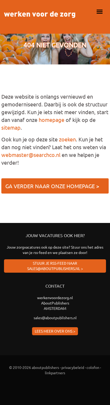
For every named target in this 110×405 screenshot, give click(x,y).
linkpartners (55, 372)
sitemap (11, 127)
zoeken (67, 139)
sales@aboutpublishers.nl (55, 317)
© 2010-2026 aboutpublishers (34, 367)
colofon (93, 367)
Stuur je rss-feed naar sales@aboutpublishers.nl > (55, 266)
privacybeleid (72, 367)
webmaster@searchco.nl (30, 154)
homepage (51, 119)
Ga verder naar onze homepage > (52, 186)
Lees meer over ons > (55, 331)
